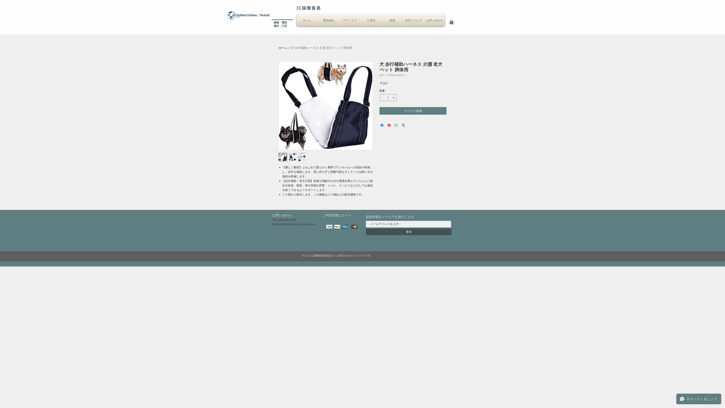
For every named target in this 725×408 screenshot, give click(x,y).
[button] (451, 21)
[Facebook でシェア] (382, 125)
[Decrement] (382, 97)
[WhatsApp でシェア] (396, 125)
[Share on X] (403, 125)
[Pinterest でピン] (389, 125)
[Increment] (394, 97)
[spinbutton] (388, 97)
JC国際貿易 (308, 8)
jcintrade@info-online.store (298, 224)
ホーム (283, 48)
